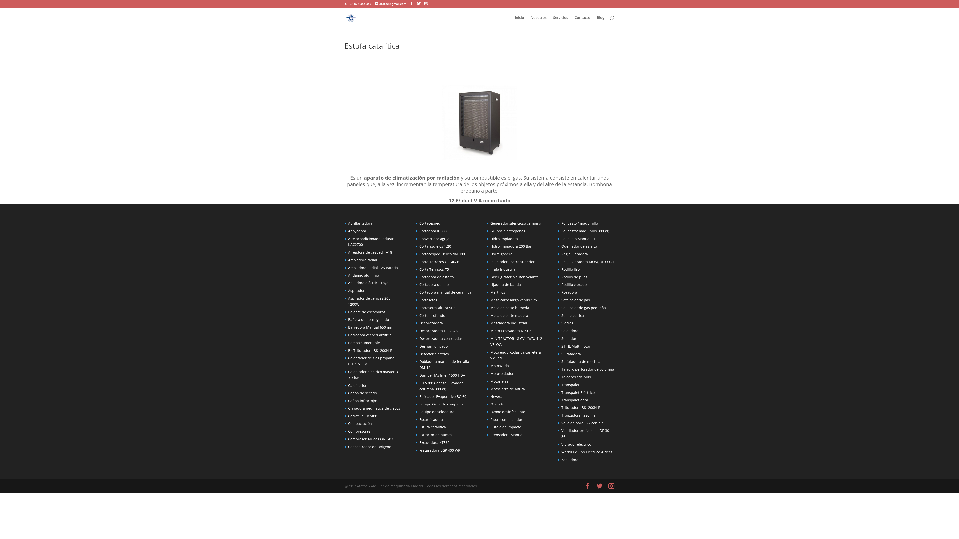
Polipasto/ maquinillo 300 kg (585, 231)
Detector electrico (434, 354)
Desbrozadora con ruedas (441, 338)
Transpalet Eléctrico (578, 392)
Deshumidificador (434, 346)
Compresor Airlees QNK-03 (370, 439)
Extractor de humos (435, 434)
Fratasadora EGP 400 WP (439, 450)
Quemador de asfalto (579, 246)
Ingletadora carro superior (512, 261)
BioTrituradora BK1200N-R (370, 350)
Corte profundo (432, 315)
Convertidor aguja (434, 238)
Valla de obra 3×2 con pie (582, 423)
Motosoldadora (503, 373)
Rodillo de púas (574, 277)
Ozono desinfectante (507, 411)
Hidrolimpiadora (504, 238)
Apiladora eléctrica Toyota (370, 282)
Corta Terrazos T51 (435, 269)
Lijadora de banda (505, 284)
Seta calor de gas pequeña (583, 307)
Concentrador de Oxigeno (369, 446)
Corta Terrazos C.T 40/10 (439, 261)
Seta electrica (572, 315)
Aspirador (356, 290)
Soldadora (569, 330)
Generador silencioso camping (515, 223)
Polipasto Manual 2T (578, 238)
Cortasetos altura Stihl (438, 307)
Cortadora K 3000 (433, 231)
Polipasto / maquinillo (579, 223)
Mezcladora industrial (508, 323)
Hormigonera (501, 254)
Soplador (568, 338)
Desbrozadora (431, 323)
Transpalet (570, 384)
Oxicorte (497, 404)
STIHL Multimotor (575, 346)
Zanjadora (569, 459)
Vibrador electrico (576, 444)
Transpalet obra (574, 400)
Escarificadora (431, 419)
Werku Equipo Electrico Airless (586, 452)
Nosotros (539, 18)
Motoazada (499, 365)
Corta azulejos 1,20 (435, 246)
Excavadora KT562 (434, 442)
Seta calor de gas (575, 300)
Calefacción (357, 385)
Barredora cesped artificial (370, 335)
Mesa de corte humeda (509, 307)
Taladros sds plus (576, 377)
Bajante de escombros (366, 312)
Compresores (359, 431)
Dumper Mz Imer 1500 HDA (442, 375)
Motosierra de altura (507, 389)
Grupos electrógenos (507, 231)
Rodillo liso (570, 269)
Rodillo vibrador (574, 284)
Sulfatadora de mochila (580, 361)
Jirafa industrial (503, 269)
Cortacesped (429, 223)
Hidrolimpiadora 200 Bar (511, 246)
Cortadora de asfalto (436, 277)
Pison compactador (506, 419)
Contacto (582, 18)
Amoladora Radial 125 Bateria (373, 267)
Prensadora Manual (506, 434)
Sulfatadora (571, 354)
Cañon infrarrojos (363, 400)
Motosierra (499, 381)
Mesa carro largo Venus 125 (513, 300)
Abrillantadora (360, 223)
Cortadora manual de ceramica (445, 292)
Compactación (360, 423)
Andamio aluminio (363, 275)
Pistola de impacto (505, 427)
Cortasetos (428, 300)
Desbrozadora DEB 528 (438, 330)
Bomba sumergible (364, 342)
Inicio (519, 18)
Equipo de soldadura (436, 411)
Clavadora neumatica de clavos (374, 408)
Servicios (560, 18)
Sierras (567, 323)
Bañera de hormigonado (368, 319)
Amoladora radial (362, 260)
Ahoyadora (357, 231)
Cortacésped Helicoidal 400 (442, 254)
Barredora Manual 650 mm (370, 327)
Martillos (497, 292)
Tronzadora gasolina (578, 415)
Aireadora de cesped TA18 (370, 252)
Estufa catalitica (432, 427)
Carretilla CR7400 (362, 416)
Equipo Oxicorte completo (441, 404)
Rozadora (569, 292)
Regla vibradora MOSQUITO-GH (587, 261)
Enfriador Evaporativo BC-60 (442, 396)
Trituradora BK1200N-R (580, 407)
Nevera (496, 396)
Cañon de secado (362, 393)
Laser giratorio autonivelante (514, 277)
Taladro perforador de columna (587, 369)
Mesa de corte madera (509, 315)
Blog (600, 18)
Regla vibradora (574, 254)
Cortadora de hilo (434, 284)
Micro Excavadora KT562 (510, 330)
